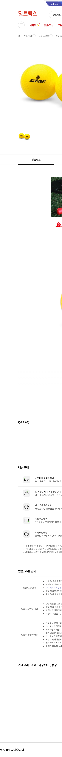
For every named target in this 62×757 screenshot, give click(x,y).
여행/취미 (27, 35)
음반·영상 (48, 25)
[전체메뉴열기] (21, 25)
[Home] (19, 36)
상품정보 (36, 159)
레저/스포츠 (44, 35)
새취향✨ (34, 25)
